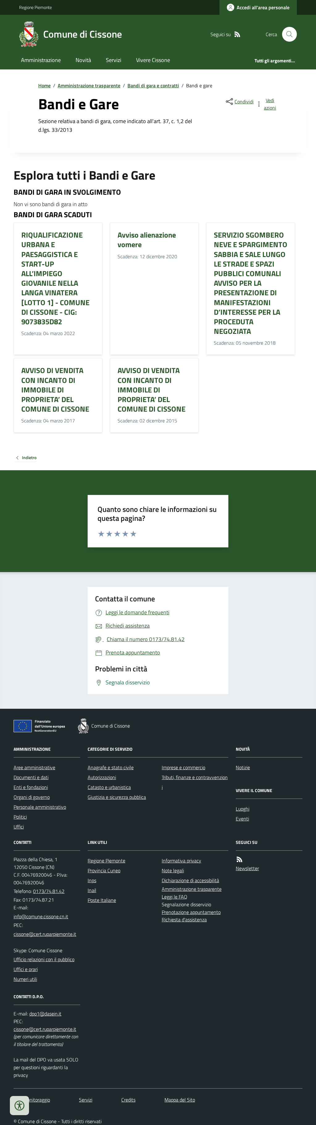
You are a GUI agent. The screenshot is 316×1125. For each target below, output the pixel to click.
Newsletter (247, 868)
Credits (128, 1099)
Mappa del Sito (179, 1099)
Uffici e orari (26, 969)
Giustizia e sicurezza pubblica (117, 797)
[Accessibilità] (19, 1105)
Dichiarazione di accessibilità (190, 880)
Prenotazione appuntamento (191, 912)
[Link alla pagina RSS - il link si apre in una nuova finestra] (237, 34)
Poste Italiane (102, 900)
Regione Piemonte (35, 7)
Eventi (242, 818)
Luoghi (242, 808)
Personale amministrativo (40, 807)
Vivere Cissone (153, 60)
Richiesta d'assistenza (184, 919)
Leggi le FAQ (174, 896)
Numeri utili (25, 979)
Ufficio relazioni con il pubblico (44, 959)
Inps (92, 880)
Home (44, 85)
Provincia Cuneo (104, 870)
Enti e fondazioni (31, 787)
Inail (92, 890)
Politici (20, 816)
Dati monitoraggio (32, 1099)
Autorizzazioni (102, 777)
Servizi (113, 60)
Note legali (173, 870)
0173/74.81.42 (48, 891)
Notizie (243, 767)
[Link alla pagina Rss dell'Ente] (239, 859)
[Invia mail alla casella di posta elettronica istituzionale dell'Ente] (41, 916)
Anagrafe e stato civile (111, 767)
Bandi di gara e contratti (153, 85)
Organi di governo (32, 797)
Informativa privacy (181, 860)
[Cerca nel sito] (287, 34)
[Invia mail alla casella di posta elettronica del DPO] (45, 1014)
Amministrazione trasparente (89, 85)
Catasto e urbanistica (109, 787)
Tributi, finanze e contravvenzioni (195, 782)
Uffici (19, 826)
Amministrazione (41, 60)
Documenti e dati (31, 777)
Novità (83, 60)
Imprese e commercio (183, 767)
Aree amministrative (34, 767)
